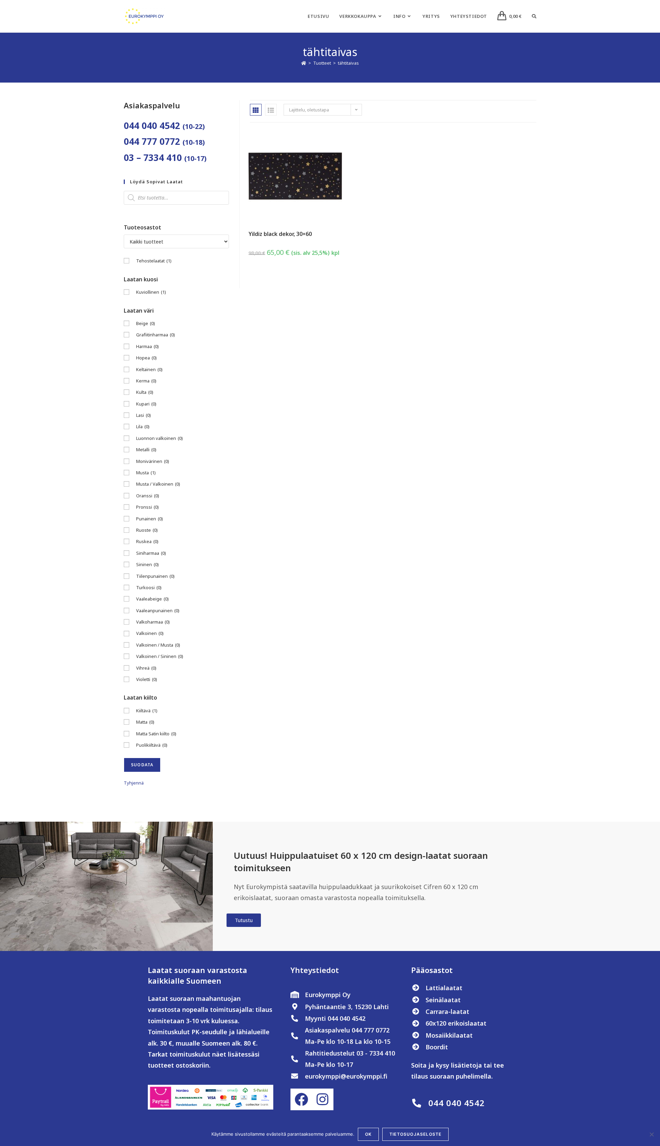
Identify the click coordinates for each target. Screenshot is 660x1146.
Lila (143, 426)
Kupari (146, 404)
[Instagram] (322, 1099)
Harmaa (147, 346)
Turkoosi (149, 587)
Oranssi (147, 496)
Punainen (149, 519)
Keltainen (149, 369)
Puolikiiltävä (151, 745)
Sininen (147, 564)
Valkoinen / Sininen (159, 656)
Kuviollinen (151, 292)
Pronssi (147, 507)
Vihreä (146, 668)
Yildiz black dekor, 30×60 (280, 234)
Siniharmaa (151, 553)
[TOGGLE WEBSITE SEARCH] (534, 16)
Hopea (146, 358)
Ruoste (147, 530)
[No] (651, 1134)
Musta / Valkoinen (158, 484)
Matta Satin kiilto (156, 734)
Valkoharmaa (153, 622)
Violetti (146, 679)
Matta (145, 722)
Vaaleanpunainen (157, 610)
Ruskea (147, 541)
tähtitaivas (348, 63)
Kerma (146, 381)
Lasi (143, 415)
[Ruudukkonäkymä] (256, 110)
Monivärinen (152, 461)
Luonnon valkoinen (159, 438)
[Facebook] (301, 1099)
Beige (145, 323)
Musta (146, 472)
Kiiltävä (146, 710)
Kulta (144, 392)
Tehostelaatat (154, 261)
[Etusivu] (303, 63)
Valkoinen (150, 633)
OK (368, 1134)
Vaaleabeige (152, 599)
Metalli (146, 449)
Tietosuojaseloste (415, 1134)
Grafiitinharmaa (155, 335)
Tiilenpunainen (155, 576)
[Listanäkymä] (271, 110)
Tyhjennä (134, 783)
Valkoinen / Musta (158, 645)
